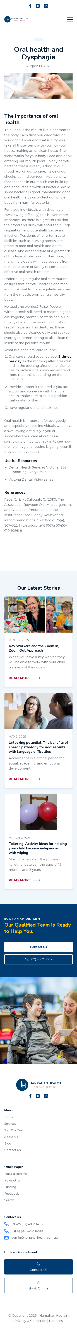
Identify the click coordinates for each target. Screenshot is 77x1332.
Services (10, 1123)
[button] (70, 19)
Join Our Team (14, 1130)
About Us (11, 1137)
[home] (16, 19)
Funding (10, 1187)
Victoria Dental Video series (31, 479)
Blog (7, 1143)
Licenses (56, 1321)
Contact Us (38, 947)
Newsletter (12, 1180)
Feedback (11, 1193)
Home (8, 1117)
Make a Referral (15, 1174)
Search (9, 1200)
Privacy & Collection (30, 1321)
